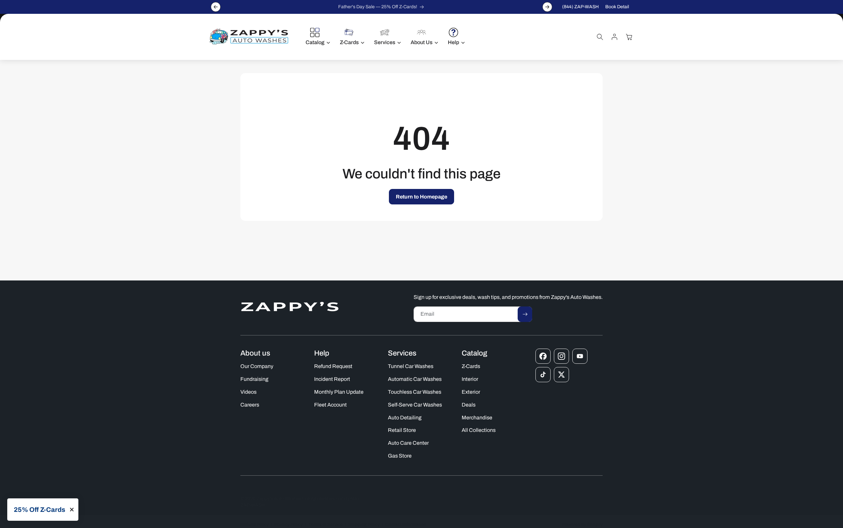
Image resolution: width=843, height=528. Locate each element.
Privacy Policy (288, 524)
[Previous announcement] (216, 7)
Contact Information (405, 524)
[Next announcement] (547, 7)
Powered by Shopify (582, 524)
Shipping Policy (364, 524)
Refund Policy (254, 524)
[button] (316, 37)
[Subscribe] (525, 314)
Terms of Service (325, 524)
